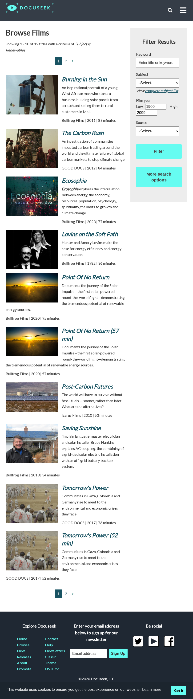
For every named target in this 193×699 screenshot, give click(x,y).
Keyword (143, 54)
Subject (142, 74)
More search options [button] (158, 177)
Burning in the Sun (84, 79)
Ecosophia (74, 180)
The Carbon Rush (83, 132)
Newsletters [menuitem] (53, 650)
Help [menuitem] (49, 645)
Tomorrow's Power (85, 487)
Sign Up (118, 654)
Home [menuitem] (22, 638)
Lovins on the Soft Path (90, 234)
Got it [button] (178, 690)
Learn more (151, 689)
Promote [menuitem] (24, 669)
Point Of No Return (85, 277)
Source (141, 122)
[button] (170, 10)
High (173, 106)
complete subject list (161, 90)
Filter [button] (159, 151)
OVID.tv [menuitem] (52, 669)
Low (139, 106)
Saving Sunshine (81, 427)
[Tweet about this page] (138, 641)
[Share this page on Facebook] (169, 641)
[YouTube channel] (154, 641)
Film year (143, 100)
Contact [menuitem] (51, 638)
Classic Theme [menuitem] (50, 660)
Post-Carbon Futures (87, 386)
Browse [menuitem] (23, 645)
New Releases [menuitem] (24, 653)
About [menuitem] (22, 662)
